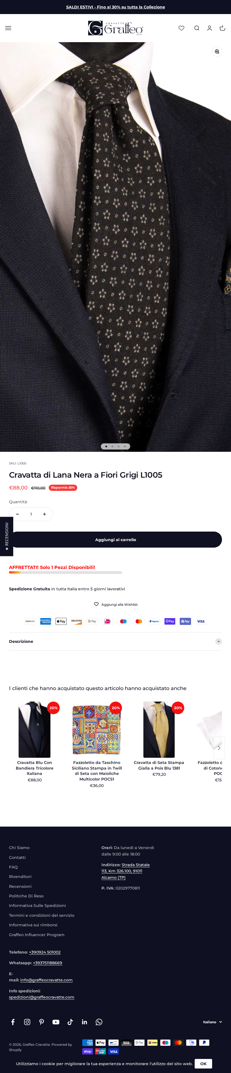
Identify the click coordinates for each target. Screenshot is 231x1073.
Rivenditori (20, 876)
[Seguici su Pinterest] (41, 1022)
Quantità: (18, 501)
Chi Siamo (19, 847)
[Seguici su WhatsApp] (99, 1022)
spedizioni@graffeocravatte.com (41, 997)
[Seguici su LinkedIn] (84, 1022)
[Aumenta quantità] (44, 514)
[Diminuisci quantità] (17, 514)
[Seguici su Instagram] (27, 1022)
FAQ (13, 867)
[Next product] (219, 748)
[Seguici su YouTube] (56, 1022)
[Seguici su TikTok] (70, 1022)
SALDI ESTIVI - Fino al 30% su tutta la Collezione (115, 7)
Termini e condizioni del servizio (41, 915)
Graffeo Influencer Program (37, 934)
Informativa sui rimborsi (33, 924)
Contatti (17, 857)
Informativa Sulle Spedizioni (37, 905)
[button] (6, 536)
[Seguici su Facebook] (13, 1022)
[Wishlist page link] (181, 28)
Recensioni (20, 886)
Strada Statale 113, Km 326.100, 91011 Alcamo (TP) (125, 871)
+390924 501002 (45, 952)
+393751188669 (47, 962)
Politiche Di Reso (26, 896)
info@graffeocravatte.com (46, 980)
